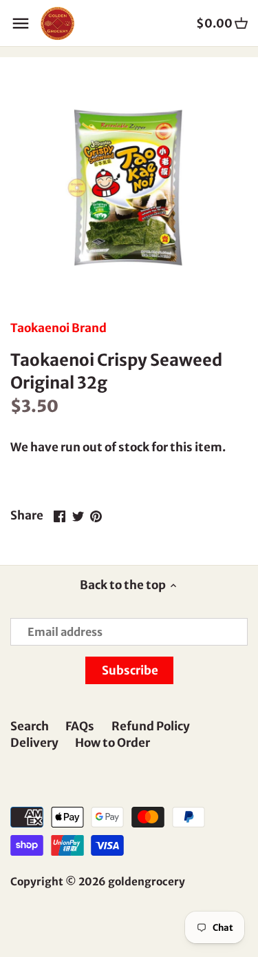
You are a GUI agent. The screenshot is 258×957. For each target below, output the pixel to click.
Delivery (34, 742)
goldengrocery (146, 881)
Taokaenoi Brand (58, 328)
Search (29, 726)
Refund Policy (150, 726)
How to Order (112, 742)
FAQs (79, 726)
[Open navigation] (20, 23)
